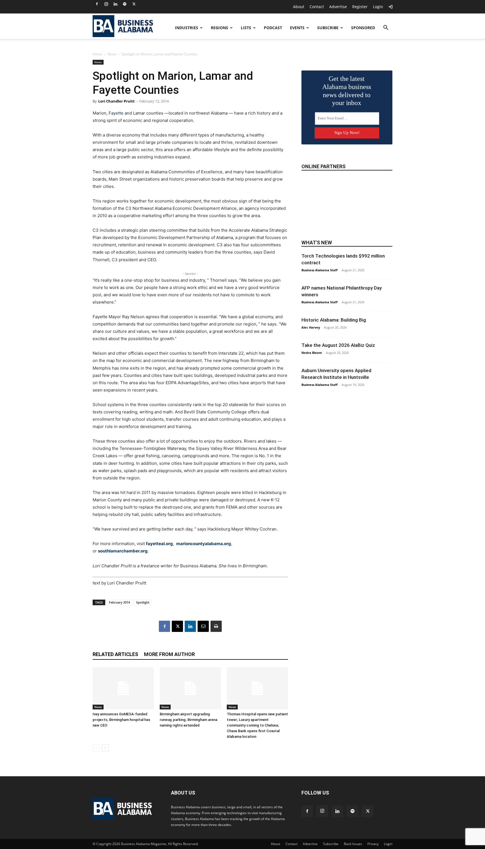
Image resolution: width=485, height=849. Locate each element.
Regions (219, 27)
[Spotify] (124, 4)
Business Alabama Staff (319, 270)
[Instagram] (106, 4)
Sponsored (363, 27)
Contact (317, 6)
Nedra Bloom (311, 352)
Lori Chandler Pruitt (116, 101)
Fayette (116, 113)
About (298, 6)
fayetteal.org (159, 543)
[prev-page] (96, 747)
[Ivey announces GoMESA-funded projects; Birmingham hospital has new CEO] (123, 688)
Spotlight (142, 602)
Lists (246, 27)
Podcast (273, 27)
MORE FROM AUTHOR (169, 654)
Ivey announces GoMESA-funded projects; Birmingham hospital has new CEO (121, 719)
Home (97, 54)
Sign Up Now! (347, 132)
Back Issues (353, 843)
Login (378, 6)
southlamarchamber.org (123, 551)
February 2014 (119, 602)
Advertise (338, 6)
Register (360, 6)
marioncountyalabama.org (203, 543)
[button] (385, 28)
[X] (134, 4)
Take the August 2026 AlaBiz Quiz (338, 345)
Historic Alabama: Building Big (333, 320)
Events (297, 27)
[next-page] (105, 747)
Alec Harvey (310, 327)
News (111, 54)
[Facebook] (97, 4)
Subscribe (327, 27)
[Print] (216, 626)
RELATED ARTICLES (115, 654)
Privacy (373, 843)
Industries (186, 27)
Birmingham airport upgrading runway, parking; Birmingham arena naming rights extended (188, 719)
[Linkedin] (115, 4)
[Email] (203, 626)
